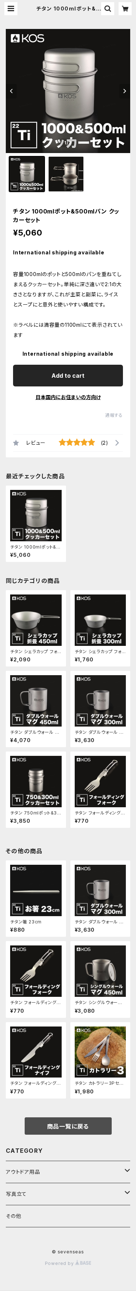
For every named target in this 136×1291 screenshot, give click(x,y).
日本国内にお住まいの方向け (68, 397)
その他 (13, 1216)
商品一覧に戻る (68, 1126)
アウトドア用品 (23, 1172)
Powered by (60, 1263)
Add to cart (68, 375)
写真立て (16, 1194)
